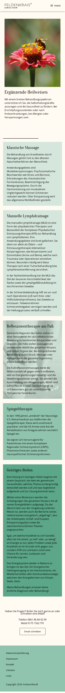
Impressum (12, 658)
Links (8, 675)
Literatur (10, 670)
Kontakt (10, 664)
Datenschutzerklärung (17, 652)
